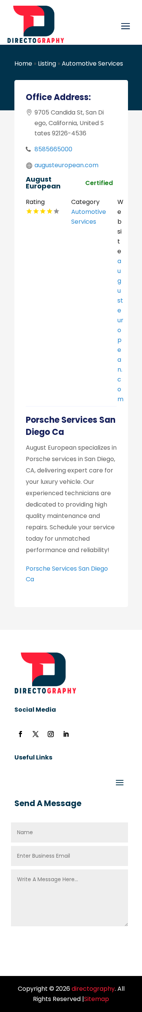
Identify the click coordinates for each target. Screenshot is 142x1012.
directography (92, 988)
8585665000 (53, 149)
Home (23, 63)
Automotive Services (92, 63)
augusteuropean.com (66, 165)
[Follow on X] (36, 734)
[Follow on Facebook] (20, 734)
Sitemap (96, 999)
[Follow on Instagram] (51, 734)
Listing (47, 63)
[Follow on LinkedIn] (66, 734)
